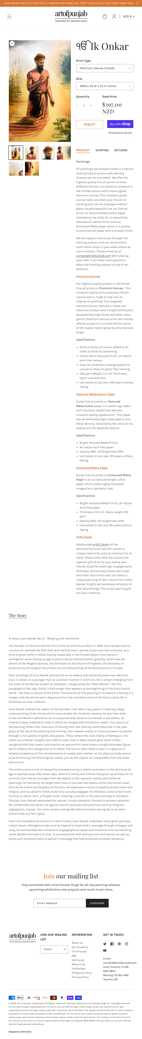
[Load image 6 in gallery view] (32, 168)
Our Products (80, 947)
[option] (71, 3)
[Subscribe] (64, 949)
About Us (77, 942)
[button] (9, 16)
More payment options (120, 132)
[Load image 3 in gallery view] (48, 153)
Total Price (109, 96)
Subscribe (97, 903)
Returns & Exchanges (78, 966)
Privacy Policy (80, 977)
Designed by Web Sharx (20, 1032)
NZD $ (127, 16)
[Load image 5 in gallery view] (16, 168)
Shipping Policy (81, 972)
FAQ (74, 955)
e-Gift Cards (100, 544)
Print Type (83, 60)
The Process (79, 951)
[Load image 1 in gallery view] (16, 153)
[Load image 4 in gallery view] (64, 153)
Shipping (102, 150)
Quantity (82, 96)
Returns (120, 150)
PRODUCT (83, 150)
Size (79, 78)
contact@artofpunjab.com (93, 255)
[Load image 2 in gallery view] (32, 153)
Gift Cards (78, 960)
